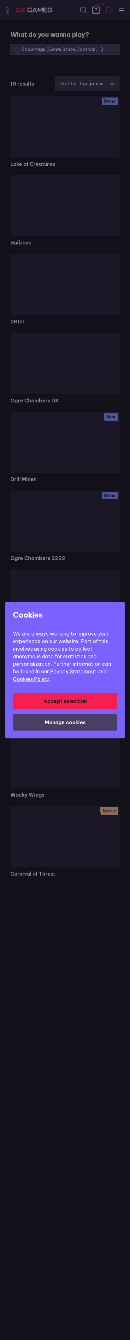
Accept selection (65, 701)
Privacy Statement (73, 671)
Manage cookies (65, 722)
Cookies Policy (31, 679)
